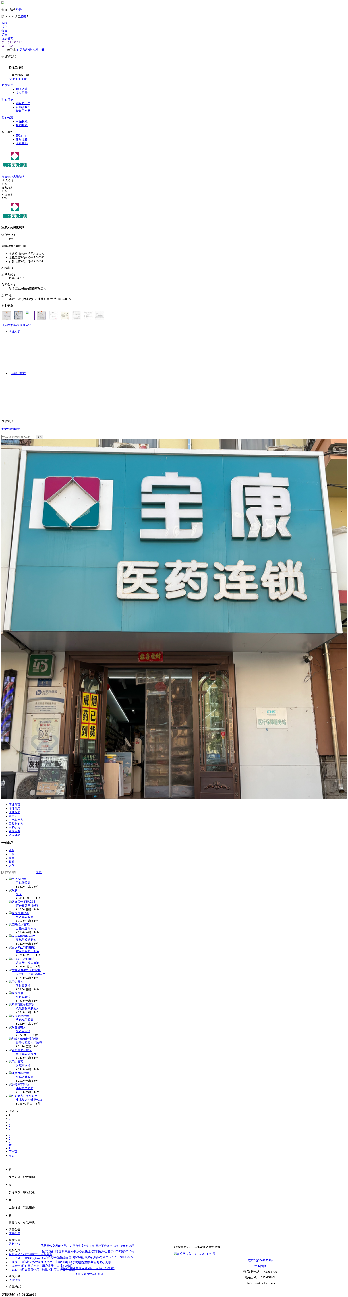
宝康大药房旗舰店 (13, 176)
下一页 (13, 1151)
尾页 (11, 1155)
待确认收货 (23, 107)
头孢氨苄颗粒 (24, 1088)
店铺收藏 (22, 125)
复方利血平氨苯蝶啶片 (30, 974)
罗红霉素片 (23, 985)
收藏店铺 (25, 325)
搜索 (39, 872)
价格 (11, 854)
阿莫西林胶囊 (24, 1076)
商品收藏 (22, 121)
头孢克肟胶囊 (24, 1019)
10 (10, 1144)
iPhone (23, 78)
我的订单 (7, 99)
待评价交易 (23, 110)
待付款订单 (23, 103)
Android (13, 78)
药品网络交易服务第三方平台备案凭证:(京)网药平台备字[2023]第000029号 (88, 1245)
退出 (23, 16)
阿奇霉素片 (23, 996)
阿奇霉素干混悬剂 (27, 905)
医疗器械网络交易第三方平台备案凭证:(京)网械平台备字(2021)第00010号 (87, 1251)
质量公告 (14, 1233)
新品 (11, 850)
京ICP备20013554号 (260, 1260)
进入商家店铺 (10, 325)
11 (10, 1148)
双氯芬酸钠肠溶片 (27, 939)
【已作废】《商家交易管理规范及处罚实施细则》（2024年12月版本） (54, 1258)
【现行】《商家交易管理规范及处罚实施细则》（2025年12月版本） (52, 1261)
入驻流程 (14, 1280)
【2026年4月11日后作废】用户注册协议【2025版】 (41, 1265)
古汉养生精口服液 (27, 951)
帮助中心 (22, 135)
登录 (19, 9)
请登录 (27, 49)
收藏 (11, 861)
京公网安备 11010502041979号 (196, 1253)
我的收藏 (7, 117)
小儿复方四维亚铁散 (29, 1099)
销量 (11, 857)
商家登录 (22, 92)
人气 (11, 865)
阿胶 (19, 894)
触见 (19, 49)
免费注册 (38, 49)
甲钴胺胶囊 (23, 882)
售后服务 (22, 139)
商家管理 (7, 85)
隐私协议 (14, 1243)
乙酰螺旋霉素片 (26, 928)
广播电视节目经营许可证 (88, 1273)
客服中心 (22, 143)
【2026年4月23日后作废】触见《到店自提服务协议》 (43, 1269)
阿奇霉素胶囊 (24, 917)
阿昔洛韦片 (23, 1031)
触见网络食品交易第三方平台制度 (30, 1254)
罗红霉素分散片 (26, 1054)
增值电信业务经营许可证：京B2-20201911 (88, 1268)
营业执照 (260, 1266)
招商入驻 (22, 88)
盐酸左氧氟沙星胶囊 (29, 1042)
